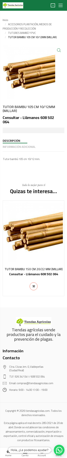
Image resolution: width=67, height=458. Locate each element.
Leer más (34, 286)
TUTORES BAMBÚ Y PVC (22, 32)
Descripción (11, 141)
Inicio (5, 20)
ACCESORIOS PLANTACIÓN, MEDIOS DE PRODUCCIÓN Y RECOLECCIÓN (27, 26)
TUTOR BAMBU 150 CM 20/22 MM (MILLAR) (34, 269)
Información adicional (19, 147)
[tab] (33, 141)
